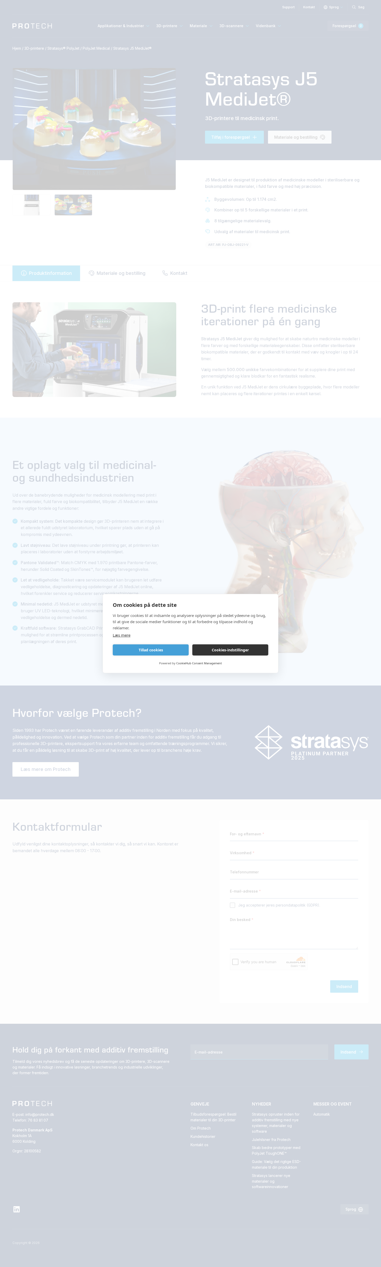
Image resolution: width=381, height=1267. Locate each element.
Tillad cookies (151, 649)
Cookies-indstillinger (230, 649)
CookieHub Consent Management (199, 663)
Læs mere (121, 635)
